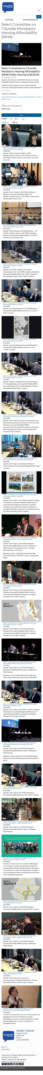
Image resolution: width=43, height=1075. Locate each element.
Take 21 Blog (5, 1049)
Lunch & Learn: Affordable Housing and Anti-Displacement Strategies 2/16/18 (17, 858)
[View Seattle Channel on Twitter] (5, 1064)
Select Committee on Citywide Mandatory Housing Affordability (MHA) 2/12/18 (19, 902)
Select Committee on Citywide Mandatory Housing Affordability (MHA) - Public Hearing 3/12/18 (19, 822)
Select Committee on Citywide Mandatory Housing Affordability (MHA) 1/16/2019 (19, 303)
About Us (4, 1047)
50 (23, 119)
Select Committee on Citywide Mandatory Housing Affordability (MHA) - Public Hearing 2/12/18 (19, 936)
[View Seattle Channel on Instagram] (8, 1064)
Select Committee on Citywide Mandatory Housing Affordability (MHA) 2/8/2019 (19, 264)
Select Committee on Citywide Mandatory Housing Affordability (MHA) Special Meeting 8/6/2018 (19, 458)
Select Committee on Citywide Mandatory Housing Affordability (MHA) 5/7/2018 (19, 623)
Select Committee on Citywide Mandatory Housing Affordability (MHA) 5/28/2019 (19, 148)
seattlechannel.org (31, 20)
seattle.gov (10, 20)
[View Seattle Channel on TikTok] (11, 1064)
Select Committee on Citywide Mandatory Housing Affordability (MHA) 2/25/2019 (19, 187)
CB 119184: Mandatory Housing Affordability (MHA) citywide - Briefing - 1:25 (22, 98)
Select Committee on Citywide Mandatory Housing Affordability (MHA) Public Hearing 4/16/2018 (19, 743)
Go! (39, 17)
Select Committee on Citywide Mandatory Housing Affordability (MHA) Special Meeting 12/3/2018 (19, 415)
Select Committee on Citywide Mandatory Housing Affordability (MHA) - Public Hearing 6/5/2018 (19, 538)
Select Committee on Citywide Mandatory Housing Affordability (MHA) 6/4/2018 (19, 585)
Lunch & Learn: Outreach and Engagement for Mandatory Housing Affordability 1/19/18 (18, 1009)
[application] (21, 54)
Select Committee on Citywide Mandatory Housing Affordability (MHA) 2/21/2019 (19, 226)
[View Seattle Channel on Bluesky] (14, 1064)
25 (17, 119)
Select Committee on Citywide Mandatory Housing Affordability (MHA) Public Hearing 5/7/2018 (19, 662)
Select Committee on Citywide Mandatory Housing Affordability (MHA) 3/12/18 (19, 787)
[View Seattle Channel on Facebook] (3, 1064)
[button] (21, 54)
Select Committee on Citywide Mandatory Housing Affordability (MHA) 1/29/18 (19, 973)
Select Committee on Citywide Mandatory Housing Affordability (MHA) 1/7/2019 (19, 376)
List (7, 122)
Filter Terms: (6, 109)
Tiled (16, 122)
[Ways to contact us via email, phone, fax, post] (22, 1064)
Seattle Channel (25, 1030)
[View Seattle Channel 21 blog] (19, 1064)
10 (11, 119)
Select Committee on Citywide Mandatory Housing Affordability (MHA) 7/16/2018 (19, 495)
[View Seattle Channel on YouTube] (17, 1064)
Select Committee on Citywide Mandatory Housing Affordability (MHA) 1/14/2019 (19, 340)
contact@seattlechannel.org (15, 1062)
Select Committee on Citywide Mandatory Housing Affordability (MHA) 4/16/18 (19, 704)
